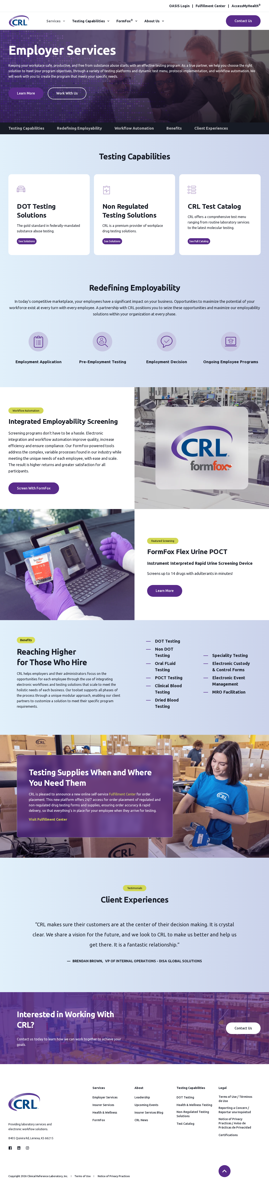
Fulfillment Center (122, 794)
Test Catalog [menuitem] (185, 1123)
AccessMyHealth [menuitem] (246, 6)
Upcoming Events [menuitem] (146, 1105)
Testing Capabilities (26, 128)
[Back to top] (225, 1171)
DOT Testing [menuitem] (185, 1097)
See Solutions (26, 241)
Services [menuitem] (53, 21)
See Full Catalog (198, 241)
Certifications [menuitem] (228, 1135)
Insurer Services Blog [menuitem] (148, 1112)
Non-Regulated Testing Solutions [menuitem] (193, 1114)
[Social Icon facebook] (11, 1148)
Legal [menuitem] (223, 1088)
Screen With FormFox (33, 488)
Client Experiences (211, 128)
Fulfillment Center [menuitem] (210, 6)
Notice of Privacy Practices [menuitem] (114, 1176)
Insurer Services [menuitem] (103, 1105)
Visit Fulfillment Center (48, 819)
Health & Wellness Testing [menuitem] (194, 1105)
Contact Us (243, 21)
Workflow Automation (134, 128)
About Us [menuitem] (152, 21)
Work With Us (67, 93)
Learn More (26, 93)
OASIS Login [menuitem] (179, 6)
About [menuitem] (138, 1088)
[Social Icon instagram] (26, 1148)
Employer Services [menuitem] (104, 1097)
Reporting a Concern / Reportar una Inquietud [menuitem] (235, 1110)
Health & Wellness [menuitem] (104, 1112)
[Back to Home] (18, 24)
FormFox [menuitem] (124, 21)
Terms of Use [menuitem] (82, 1176)
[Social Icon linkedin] (19, 1148)
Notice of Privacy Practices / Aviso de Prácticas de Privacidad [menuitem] (235, 1123)
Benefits (174, 128)
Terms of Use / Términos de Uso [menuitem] (235, 1099)
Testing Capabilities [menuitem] (88, 21)
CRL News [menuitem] (141, 1120)
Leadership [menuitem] (142, 1097)
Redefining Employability (79, 128)
